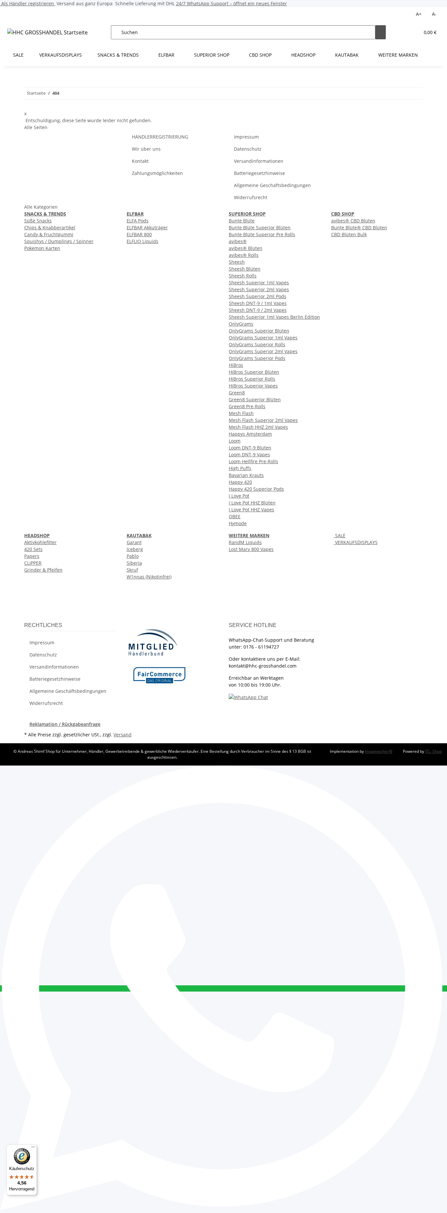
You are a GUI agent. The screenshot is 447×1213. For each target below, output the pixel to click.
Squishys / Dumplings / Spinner (59, 241)
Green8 (237, 392)
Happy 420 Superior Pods (256, 489)
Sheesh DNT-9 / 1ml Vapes (258, 303)
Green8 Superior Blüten (255, 399)
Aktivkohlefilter (40, 542)
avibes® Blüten (245, 248)
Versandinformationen (258, 161)
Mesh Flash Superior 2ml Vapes (263, 420)
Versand (123, 734)
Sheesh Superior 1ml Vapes (259, 282)
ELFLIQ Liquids (142, 241)
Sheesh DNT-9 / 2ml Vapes (258, 310)
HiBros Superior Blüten (254, 372)
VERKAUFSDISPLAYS (356, 542)
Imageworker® (378, 751)
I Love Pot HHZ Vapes (251, 509)
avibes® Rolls (244, 255)
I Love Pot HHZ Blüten (252, 503)
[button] (401, 32)
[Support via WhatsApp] (248, 697)
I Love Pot (239, 496)
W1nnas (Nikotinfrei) (149, 577)
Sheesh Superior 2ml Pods (257, 296)
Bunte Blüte (242, 221)
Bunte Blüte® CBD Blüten (359, 227)
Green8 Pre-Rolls (247, 406)
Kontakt (140, 161)
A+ (418, 14)
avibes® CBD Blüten (353, 221)
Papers (31, 556)
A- (434, 14)
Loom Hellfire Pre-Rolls (253, 461)
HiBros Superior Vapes (253, 386)
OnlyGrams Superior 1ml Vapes (263, 337)
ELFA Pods (138, 221)
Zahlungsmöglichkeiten (157, 173)
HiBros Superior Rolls (252, 379)
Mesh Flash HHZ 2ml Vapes (258, 427)
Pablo (133, 556)
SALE (340, 535)
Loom (235, 441)
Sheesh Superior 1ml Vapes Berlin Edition (274, 317)
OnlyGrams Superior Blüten (259, 331)
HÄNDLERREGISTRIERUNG (160, 137)
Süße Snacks (38, 221)
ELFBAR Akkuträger (147, 227)
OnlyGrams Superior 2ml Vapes (263, 351)
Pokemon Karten (42, 248)
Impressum (246, 137)
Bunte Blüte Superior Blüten (260, 227)
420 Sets (33, 549)
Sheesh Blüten (244, 269)
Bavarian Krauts (246, 475)
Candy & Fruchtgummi (48, 234)
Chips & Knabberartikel (49, 227)
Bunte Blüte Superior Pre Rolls (262, 234)
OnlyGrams (241, 324)
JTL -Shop (433, 751)
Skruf (132, 570)
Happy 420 (240, 482)
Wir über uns (146, 149)
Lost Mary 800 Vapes (251, 549)
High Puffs (240, 468)
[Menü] (33, 1148)
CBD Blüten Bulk (349, 234)
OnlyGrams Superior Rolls (257, 344)
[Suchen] (380, 32)
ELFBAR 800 (139, 234)
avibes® (238, 241)
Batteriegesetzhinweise (259, 173)
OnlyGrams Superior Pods (257, 358)
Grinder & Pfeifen (43, 570)
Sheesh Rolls (243, 276)
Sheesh (237, 262)
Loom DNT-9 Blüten (250, 448)
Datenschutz (247, 149)
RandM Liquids (245, 542)
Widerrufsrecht (250, 197)
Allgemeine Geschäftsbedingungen (272, 185)
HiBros (236, 365)
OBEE (235, 516)
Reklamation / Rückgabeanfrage (64, 724)
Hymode (238, 523)
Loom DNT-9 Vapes (249, 454)
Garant (134, 542)
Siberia (134, 563)
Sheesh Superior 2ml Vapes (259, 289)
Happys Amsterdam (250, 434)
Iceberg (135, 549)
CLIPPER (33, 563)
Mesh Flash (241, 413)
